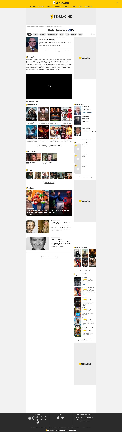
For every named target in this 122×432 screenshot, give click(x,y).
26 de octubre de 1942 (50, 42)
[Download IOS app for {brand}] (59, 417)
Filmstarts (87, 417)
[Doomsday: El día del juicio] (43, 132)
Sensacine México (82, 420)
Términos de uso (54, 427)
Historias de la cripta (86, 130)
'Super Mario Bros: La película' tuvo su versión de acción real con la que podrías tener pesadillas (48, 211)
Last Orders (84, 107)
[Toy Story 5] (77, 312)
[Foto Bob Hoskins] (29, 175)
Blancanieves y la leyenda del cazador (31, 122)
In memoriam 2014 (56, 239)
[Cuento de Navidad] (31, 132)
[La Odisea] (77, 281)
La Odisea (84, 277)
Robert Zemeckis (86, 127)
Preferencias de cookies (86, 427)
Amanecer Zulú (85, 121)
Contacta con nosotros (45, 427)
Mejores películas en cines (85, 339)
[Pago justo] (66, 114)
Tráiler (83, 284)
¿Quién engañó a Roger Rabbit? (89, 131)
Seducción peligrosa (86, 109)
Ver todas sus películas (87, 112)
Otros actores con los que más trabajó (85, 139)
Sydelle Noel (85, 165)
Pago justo (66, 122)
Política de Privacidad (62, 427)
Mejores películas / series (55, 145)
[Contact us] (38, 422)
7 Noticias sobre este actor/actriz (49, 257)
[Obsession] (77, 302)
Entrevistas (32, 151)
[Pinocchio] (55, 132)
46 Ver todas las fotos (49, 182)
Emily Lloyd (85, 144)
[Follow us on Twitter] (38, 418)
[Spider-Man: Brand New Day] (77, 291)
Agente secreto (85, 118)
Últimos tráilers (85, 270)
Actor (46, 37)
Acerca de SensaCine (35, 427)
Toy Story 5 (84, 307)
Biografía (31, 57)
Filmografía (32, 105)
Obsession (84, 297)
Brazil (83, 119)
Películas (32, 6)
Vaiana (83, 317)
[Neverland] (43, 114)
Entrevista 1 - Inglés (31, 162)
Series (80, 6)
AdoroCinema (88, 419)
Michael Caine (85, 106)
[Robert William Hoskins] (32, 44)
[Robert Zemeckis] (77, 131)
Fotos (29, 170)
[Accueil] (61, 2)
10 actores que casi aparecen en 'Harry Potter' (60, 223)
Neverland (43, 122)
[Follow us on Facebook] (34, 418)
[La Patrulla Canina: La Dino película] (77, 332)
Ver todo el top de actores (85, 177)
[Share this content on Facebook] (69, 30)
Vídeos (74, 6)
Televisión (66, 6)
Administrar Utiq (71, 427)
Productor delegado (58, 37)
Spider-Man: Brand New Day (88, 287)
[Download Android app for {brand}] (63, 417)
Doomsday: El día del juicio (43, 140)
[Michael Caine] (77, 110)
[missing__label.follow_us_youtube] (30, 418)
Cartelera (41, 6)
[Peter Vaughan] (77, 120)
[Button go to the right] (94, 34)
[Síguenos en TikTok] (46, 418)
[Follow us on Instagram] (42, 418)
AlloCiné (77, 417)
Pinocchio (55, 140)
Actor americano (41, 26)
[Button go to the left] (91, 34)
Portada (28, 26)
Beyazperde (77, 419)
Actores (36, 26)
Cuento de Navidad (32, 140)
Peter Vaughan (85, 116)
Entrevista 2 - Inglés (47, 162)
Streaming (58, 6)
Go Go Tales (67, 140)
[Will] (55, 114)
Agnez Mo (84, 154)
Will (55, 122)
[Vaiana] (77, 322)
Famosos (32, 26)
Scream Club (88, 6)
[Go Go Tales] (66, 132)
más (64, 37)
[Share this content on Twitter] (72, 30)
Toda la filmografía (42, 145)
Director (50, 37)
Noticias (49, 6)
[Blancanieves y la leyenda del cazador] (31, 114)
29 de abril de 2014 (47, 45)
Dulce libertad (85, 110)
